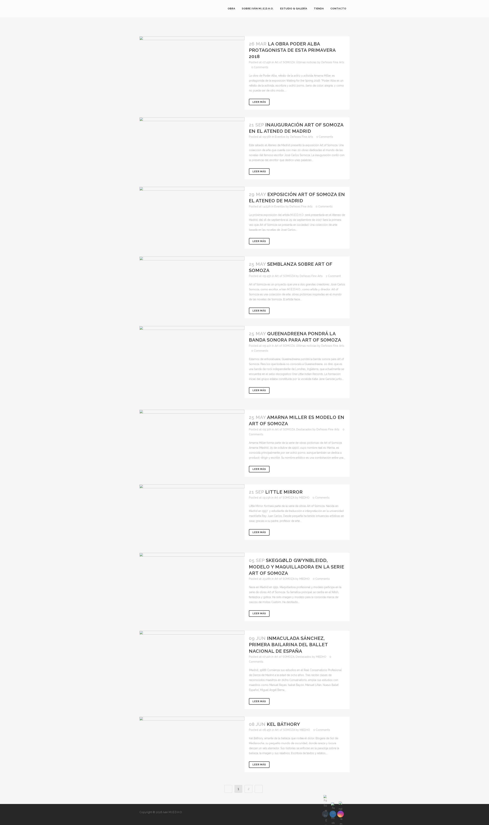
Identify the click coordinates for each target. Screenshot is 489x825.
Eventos (280, 136)
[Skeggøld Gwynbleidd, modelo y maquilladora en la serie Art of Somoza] (191, 588)
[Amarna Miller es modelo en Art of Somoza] (191, 439)
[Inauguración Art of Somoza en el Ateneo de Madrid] (191, 147)
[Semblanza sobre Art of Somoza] (191, 285)
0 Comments (259, 67)
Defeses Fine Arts (332, 62)
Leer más (259, 102)
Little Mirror (284, 492)
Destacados (304, 429)
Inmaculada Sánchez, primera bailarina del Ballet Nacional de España (288, 645)
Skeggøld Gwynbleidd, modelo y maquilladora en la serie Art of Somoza (296, 567)
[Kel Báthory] (191, 747)
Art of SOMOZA (285, 62)
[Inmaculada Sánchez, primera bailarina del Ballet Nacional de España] (191, 660)
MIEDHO (304, 497)
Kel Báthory (283, 724)
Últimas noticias (306, 62)
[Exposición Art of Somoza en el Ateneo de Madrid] (191, 217)
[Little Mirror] (191, 514)
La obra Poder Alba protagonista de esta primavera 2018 (292, 50)
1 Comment (333, 276)
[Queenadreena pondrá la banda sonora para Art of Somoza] (191, 364)
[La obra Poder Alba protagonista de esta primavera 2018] (191, 63)
